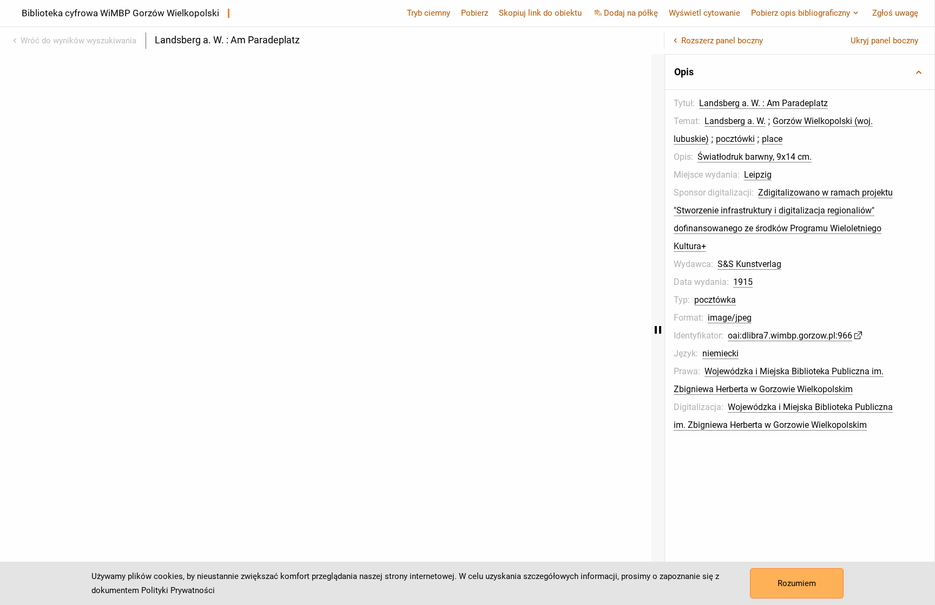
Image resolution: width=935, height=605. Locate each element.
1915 (743, 282)
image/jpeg (730, 318)
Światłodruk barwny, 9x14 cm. (754, 157)
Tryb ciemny (428, 13)
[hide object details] (657, 329)
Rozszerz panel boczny (722, 40)
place (772, 139)
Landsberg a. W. (735, 121)
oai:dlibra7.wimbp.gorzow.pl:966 (790, 335)
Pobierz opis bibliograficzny (800, 13)
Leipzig (758, 175)
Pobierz (474, 13)
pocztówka (715, 300)
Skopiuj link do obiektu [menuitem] (540, 13)
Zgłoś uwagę (895, 13)
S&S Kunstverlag (749, 264)
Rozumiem (797, 583)
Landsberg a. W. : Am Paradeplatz (763, 103)
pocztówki (735, 139)
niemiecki (720, 353)
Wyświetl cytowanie (704, 13)
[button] (799, 72)
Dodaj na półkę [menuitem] (631, 13)
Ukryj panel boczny (884, 40)
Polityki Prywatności (178, 590)
